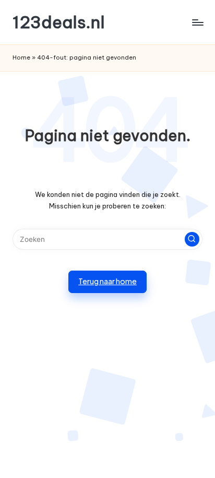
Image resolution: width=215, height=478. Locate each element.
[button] (192, 239)
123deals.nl (59, 22)
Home (21, 57)
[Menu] (197, 22)
